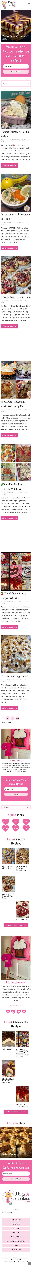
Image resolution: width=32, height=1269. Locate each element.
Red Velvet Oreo (21, 920)
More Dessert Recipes (16, 925)
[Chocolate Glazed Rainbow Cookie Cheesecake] (8, 1069)
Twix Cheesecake (7, 1049)
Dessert (16, 1228)
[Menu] (29, 4)
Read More (16, 1006)
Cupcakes (16, 1249)
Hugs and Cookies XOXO (8, 4)
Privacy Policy (7, 1212)
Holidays (16, 1237)
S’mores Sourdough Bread (14, 676)
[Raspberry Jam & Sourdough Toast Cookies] (8, 884)
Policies (25, 1261)
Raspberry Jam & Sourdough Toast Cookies (7, 896)
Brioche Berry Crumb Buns (15, 297)
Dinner (16, 1233)
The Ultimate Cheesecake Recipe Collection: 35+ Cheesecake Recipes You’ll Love (22, 1053)
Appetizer (16, 1220)
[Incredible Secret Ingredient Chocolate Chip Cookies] (22, 856)
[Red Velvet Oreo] (22, 909)
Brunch (16, 1224)
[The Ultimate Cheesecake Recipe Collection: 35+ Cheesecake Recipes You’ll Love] (22, 1039)
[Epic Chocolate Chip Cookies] (8, 856)
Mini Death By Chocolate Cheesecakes (14, 37)
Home (6, 1261)
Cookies (16, 1245)
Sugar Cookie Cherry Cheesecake (22, 1105)
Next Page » (7, 722)
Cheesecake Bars (16, 1241)
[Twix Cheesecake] (8, 1039)
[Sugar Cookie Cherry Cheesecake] (22, 1094)
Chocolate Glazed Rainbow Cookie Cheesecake (8, 1081)
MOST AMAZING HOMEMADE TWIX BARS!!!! (16, 1151)
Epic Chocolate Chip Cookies (7, 867)
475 (17, 718)
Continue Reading (9, 165)
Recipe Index (17, 1261)
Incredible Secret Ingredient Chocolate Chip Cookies (21, 869)
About (11, 1261)
